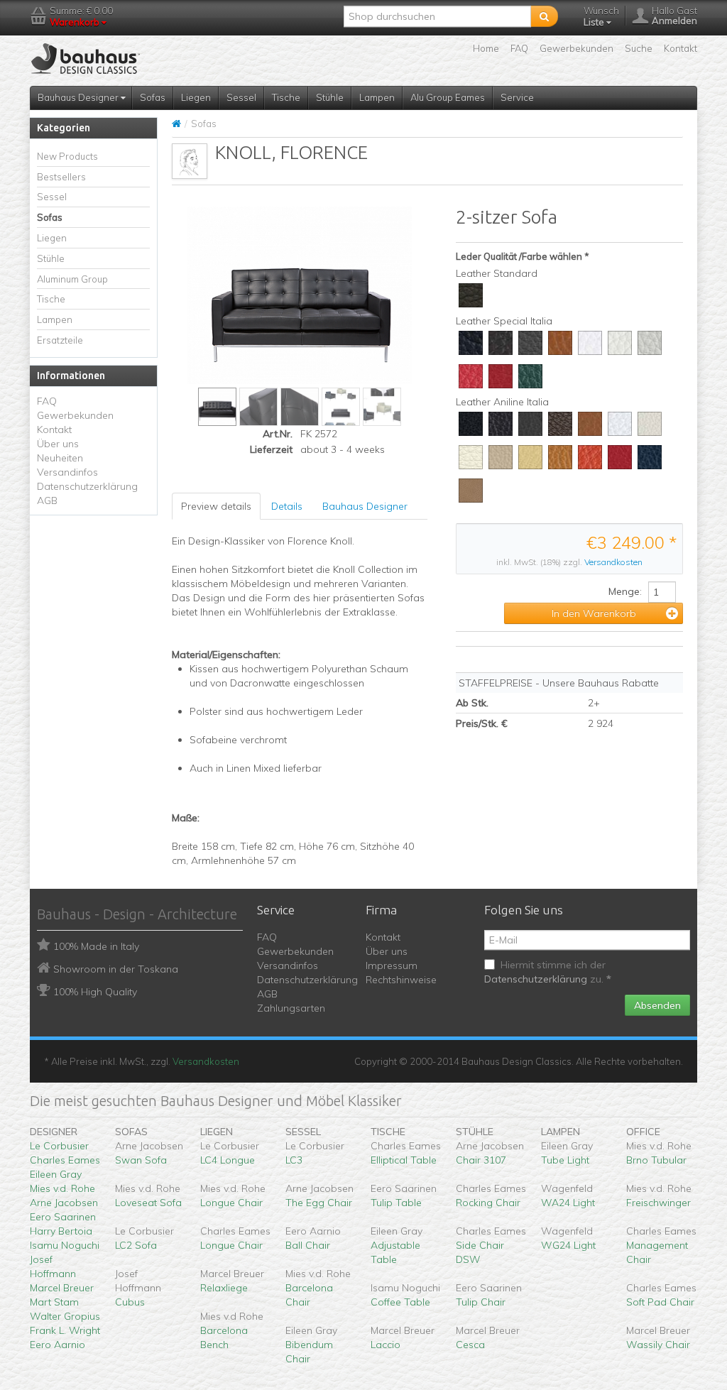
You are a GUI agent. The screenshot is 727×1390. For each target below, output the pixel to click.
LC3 (293, 1160)
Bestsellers (61, 176)
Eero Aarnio (57, 1344)
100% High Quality (95, 991)
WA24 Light (568, 1202)
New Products (67, 156)
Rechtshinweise (401, 979)
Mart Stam (54, 1302)
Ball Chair (307, 1245)
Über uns (58, 443)
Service (517, 97)
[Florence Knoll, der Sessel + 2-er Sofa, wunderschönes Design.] (341, 407)
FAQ (519, 48)
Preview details (216, 506)
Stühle (330, 97)
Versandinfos (67, 472)
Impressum (391, 965)
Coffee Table (400, 1302)
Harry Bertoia (61, 1231)
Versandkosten (613, 562)
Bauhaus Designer (79, 97)
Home (486, 48)
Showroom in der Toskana (115, 969)
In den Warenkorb (594, 613)
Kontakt (680, 48)
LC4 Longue (227, 1160)
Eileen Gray (56, 1174)
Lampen (377, 97)
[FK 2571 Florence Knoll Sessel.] (382, 407)
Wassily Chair (658, 1344)
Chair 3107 (481, 1160)
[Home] (176, 123)
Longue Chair (231, 1202)
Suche (638, 48)
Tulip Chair (480, 1302)
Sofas (152, 97)
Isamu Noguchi (64, 1245)
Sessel (241, 97)
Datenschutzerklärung (87, 486)
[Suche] (544, 16)
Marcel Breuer (62, 1287)
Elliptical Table (404, 1160)
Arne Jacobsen (64, 1202)
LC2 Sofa (136, 1245)
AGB (47, 500)
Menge (624, 591)
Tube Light (565, 1160)
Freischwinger (658, 1202)
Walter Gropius (65, 1316)
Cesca (470, 1344)
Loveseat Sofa (148, 1202)
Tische (286, 97)
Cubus (130, 1302)
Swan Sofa (141, 1160)
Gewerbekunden (576, 48)
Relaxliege (224, 1287)
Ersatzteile (60, 340)
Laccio (385, 1344)
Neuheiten (60, 458)
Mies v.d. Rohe (62, 1188)
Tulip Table (396, 1202)
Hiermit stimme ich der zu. (547, 971)
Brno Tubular (656, 1160)
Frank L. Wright (65, 1330)
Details (286, 506)
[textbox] (437, 16)
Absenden (657, 1005)
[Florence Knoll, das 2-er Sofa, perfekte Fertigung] (258, 407)
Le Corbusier (59, 1145)
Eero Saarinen (63, 1216)
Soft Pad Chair (660, 1302)
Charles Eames (65, 1160)
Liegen (196, 97)
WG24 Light (568, 1245)
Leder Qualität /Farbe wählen (519, 256)
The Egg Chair (318, 1202)
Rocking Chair (488, 1202)
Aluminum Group (72, 279)
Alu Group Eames (447, 97)
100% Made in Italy (96, 946)
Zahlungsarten (291, 1008)
